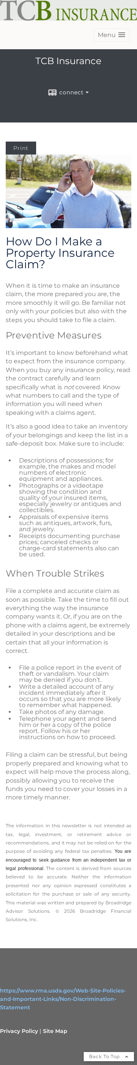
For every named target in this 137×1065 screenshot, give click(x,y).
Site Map (55, 1031)
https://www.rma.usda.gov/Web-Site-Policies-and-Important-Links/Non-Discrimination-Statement (63, 999)
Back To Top (105, 1056)
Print (21, 148)
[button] (111, 35)
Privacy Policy (19, 1031)
